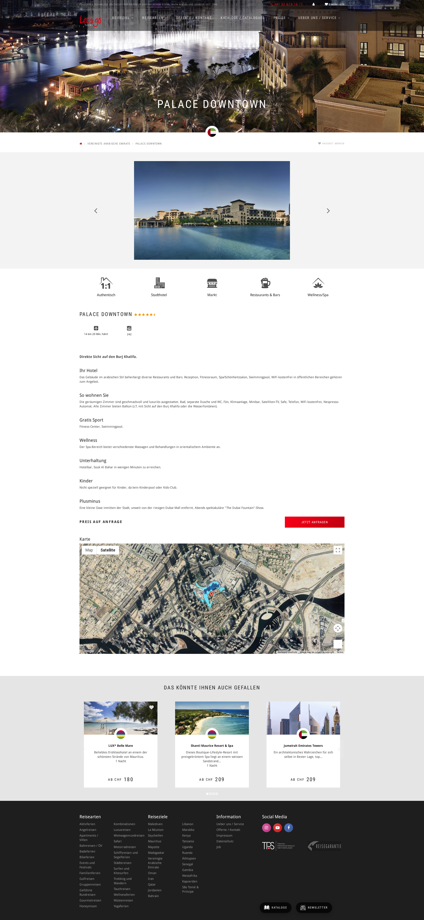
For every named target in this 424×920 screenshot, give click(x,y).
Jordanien (154, 890)
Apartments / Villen (89, 838)
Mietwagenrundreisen (126, 835)
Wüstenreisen (123, 900)
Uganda (187, 847)
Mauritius (154, 841)
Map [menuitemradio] (89, 550)
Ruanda (187, 852)
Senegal (187, 864)
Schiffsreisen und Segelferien (126, 855)
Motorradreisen (125, 847)
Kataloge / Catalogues (243, 18)
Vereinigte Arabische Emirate (155, 863)
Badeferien (87, 851)
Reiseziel (121, 18)
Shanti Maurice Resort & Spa (212, 745)
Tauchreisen (122, 889)
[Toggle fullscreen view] (337, 550)
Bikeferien (87, 857)
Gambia (187, 870)
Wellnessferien (124, 894)
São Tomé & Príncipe (190, 889)
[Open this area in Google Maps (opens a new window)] (88, 651)
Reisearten (153, 18)
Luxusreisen (122, 830)
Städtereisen (122, 863)
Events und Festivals (87, 865)
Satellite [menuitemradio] (107, 550)
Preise (280, 18)
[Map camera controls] (337, 628)
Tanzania (188, 841)
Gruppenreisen (90, 884)
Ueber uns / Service (318, 18)
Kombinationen (124, 824)
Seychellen (155, 835)
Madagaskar (156, 852)
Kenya (186, 835)
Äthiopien (189, 858)
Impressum (224, 835)
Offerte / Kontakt (194, 18)
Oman (152, 873)
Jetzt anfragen (314, 522)
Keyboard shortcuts (287, 652)
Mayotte (153, 847)
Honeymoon (88, 906)
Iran (151, 878)
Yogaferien (121, 906)
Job (218, 847)
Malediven (155, 824)
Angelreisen (88, 830)
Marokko (188, 830)
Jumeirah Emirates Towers (303, 745)
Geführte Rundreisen (87, 892)
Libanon (187, 824)
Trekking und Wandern (123, 881)
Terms (340, 652)
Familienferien (90, 873)
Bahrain (153, 896)
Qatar (152, 884)
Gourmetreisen (90, 900)
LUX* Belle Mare (120, 745)
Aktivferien (87, 824)
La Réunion (155, 830)
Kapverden (189, 881)
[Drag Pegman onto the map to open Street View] (337, 644)
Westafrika (189, 875)
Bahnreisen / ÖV (91, 845)
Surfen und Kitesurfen (121, 871)
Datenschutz (224, 841)
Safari (118, 841)
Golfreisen (87, 878)
